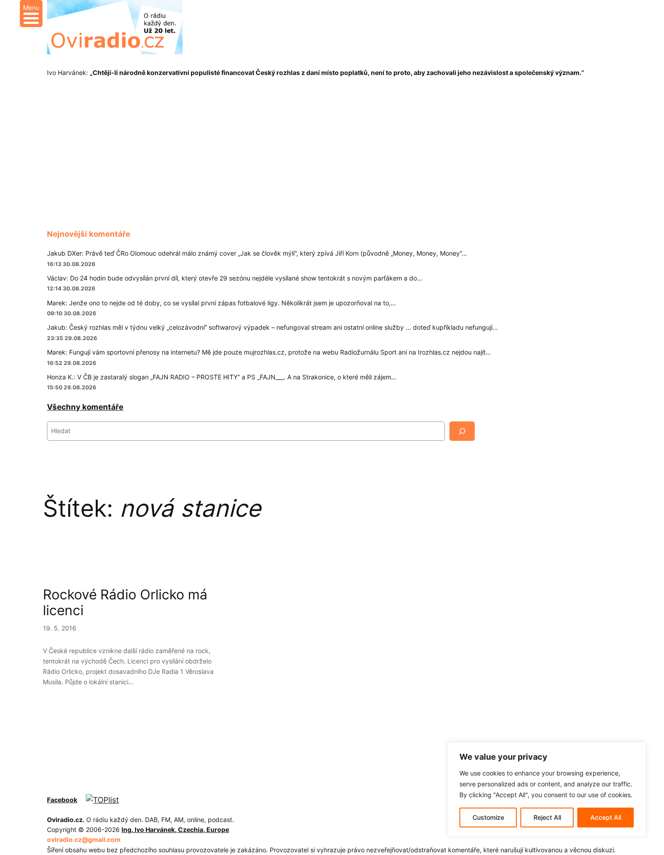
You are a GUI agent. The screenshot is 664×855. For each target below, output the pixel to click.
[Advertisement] (332, 156)
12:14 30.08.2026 (71, 288)
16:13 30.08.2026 (71, 264)
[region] (546, 789)
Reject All (547, 817)
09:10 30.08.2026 (71, 313)
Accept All (605, 817)
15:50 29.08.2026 (71, 387)
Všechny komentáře (85, 406)
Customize (488, 817)
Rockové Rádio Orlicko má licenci (125, 603)
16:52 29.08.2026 (71, 363)
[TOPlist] (102, 799)
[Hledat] (462, 431)
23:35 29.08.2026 (72, 338)
